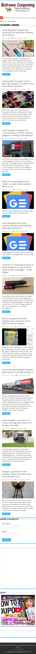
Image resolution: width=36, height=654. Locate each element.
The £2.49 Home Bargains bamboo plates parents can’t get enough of (18, 370)
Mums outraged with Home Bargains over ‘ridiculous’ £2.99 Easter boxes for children (16, 321)
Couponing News (18, 38)
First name (6, 523)
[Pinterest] (19, 649)
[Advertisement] (18, 569)
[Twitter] (17, 649)
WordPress (13, 645)
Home (4, 21)
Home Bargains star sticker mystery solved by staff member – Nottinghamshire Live (17, 225)
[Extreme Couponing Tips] (18, 7)
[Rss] (13, 649)
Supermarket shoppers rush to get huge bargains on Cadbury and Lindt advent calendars (18, 83)
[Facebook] (15, 649)
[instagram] (22, 649)
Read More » (6, 74)
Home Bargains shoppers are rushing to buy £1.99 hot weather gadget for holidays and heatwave (17, 133)
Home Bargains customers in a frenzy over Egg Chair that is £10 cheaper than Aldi (17, 423)
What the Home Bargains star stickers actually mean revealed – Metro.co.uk (17, 184)
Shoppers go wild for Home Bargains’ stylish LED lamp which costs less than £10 (17, 474)
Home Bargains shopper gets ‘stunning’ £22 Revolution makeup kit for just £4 (17, 32)
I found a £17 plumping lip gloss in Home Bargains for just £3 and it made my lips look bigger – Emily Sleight (18, 268)
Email (4, 531)
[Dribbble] (21, 649)
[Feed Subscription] (35, 25)
